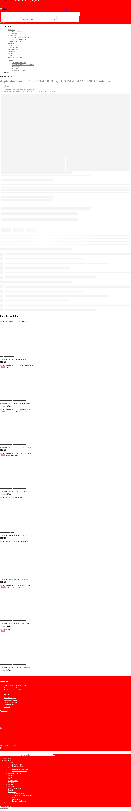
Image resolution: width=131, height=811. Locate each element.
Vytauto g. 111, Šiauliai (32, 1)
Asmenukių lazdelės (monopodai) (23, 65)
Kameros (11, 43)
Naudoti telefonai (18, 34)
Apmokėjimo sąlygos (10, 698)
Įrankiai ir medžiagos (19, 71)
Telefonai (11, 30)
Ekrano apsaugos (14, 47)
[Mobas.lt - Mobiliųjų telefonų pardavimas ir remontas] (3, 9)
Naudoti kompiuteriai (6, 400)
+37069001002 (18, 1)
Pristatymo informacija (10, 700)
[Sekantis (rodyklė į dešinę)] (3, 810)
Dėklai (10, 45)
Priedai (10, 59)
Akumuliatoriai (13, 49)
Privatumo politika (9, 704)
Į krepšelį (29, 324)
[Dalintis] (5, 808)
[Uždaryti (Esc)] (7, 808)
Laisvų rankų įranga (15, 57)
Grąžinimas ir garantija (10, 702)
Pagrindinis (7, 759)
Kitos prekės (12, 61)
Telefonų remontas (6, 76)
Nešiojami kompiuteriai (19, 39)
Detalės (10, 53)
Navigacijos (16, 67)
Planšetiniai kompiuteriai (20, 37)
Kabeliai (10, 55)
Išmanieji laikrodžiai (14, 41)
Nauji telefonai (17, 32)
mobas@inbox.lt (6, 1)
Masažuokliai (16, 69)
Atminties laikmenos (19, 63)
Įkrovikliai (11, 51)
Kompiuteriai (12, 36)
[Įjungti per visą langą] (3, 808)
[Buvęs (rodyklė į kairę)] (1, 810)
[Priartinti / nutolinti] (1, 808)
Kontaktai (7, 72)
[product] (16, 337)
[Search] (57, 18)
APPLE (1, 356)
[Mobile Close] (1, 753)
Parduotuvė (8, 28)
